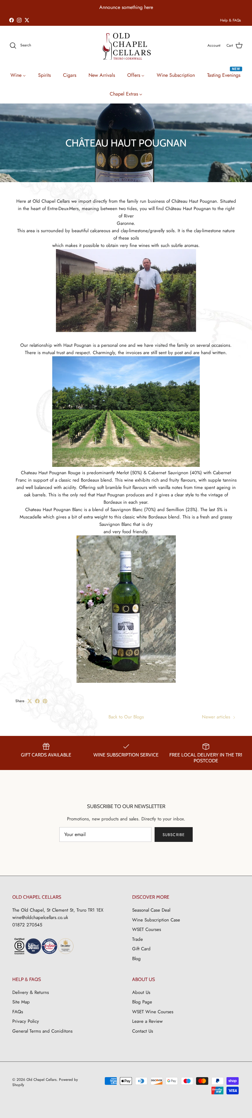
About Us (141, 992)
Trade (137, 939)
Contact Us (142, 1031)
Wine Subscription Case (156, 920)
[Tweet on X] (29, 701)
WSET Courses (146, 929)
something (132, 7)
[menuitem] (18, 74)
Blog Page (142, 1002)
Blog (136, 958)
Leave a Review (147, 1021)
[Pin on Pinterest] (45, 701)
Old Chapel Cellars (41, 1079)
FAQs (17, 1011)
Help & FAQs (230, 20)
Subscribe (173, 835)
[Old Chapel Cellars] (126, 46)
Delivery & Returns (30, 992)
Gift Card (141, 948)
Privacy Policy (25, 1021)
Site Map (21, 1002)
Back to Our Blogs (126, 716)
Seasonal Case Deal (151, 910)
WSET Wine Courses (152, 1011)
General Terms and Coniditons (42, 1031)
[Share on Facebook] (37, 701)
